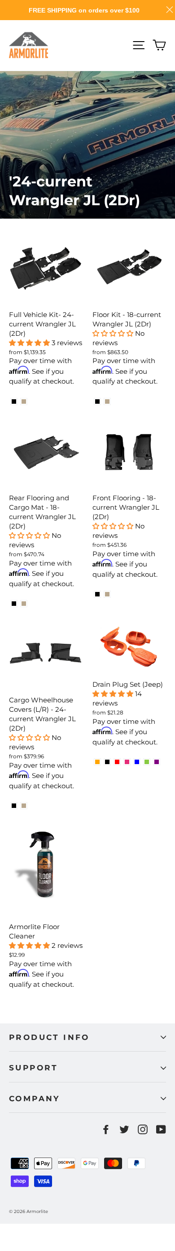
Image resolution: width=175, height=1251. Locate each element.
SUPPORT (33, 1067)
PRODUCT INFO (49, 1037)
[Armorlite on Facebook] (106, 1129)
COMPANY (34, 1098)
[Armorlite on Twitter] (124, 1129)
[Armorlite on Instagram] (143, 1129)
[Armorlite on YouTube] (161, 1129)
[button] (30, 342)
